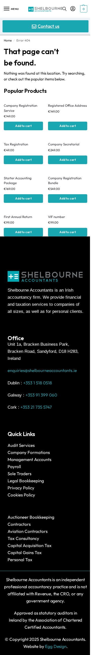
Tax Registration (16, 144)
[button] (83, 8)
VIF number (56, 217)
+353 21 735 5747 (36, 407)
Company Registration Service (20, 108)
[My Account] (73, 9)
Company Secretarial (63, 144)
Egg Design (55, 646)
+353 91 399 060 (41, 395)
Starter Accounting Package (18, 180)
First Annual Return (18, 217)
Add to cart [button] (23, 126)
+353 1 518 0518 (37, 382)
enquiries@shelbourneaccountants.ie (42, 370)
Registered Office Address (67, 105)
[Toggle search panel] (64, 9)
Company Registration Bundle (64, 180)
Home (8, 40)
